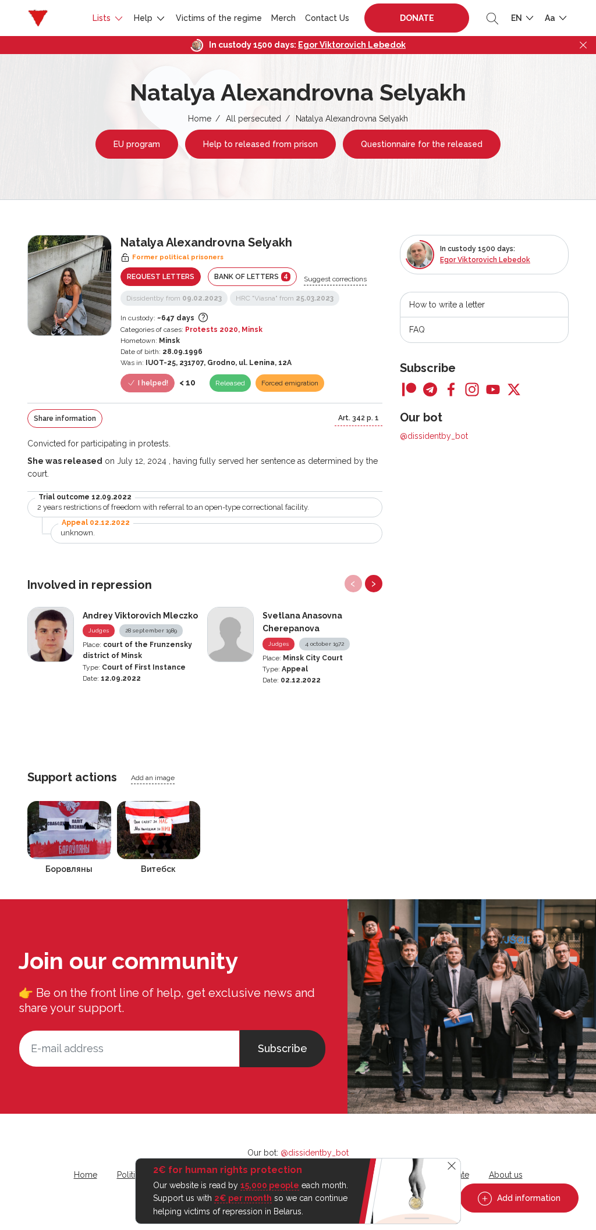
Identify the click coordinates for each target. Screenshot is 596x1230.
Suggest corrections (335, 279)
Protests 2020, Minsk (223, 330)
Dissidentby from (174, 298)
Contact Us (327, 18)
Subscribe (282, 1048)
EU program (136, 144)
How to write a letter (447, 304)
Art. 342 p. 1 (358, 418)
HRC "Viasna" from (285, 298)
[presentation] (353, 583)
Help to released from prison (260, 144)
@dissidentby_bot (434, 436)
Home (199, 118)
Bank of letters (251, 276)
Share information (65, 418)
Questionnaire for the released (422, 144)
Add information (527, 1198)
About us (506, 1174)
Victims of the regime (219, 18)
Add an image (153, 778)
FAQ (417, 329)
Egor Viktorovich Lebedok (352, 44)
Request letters (160, 277)
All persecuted (253, 118)
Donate (417, 18)
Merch (283, 18)
